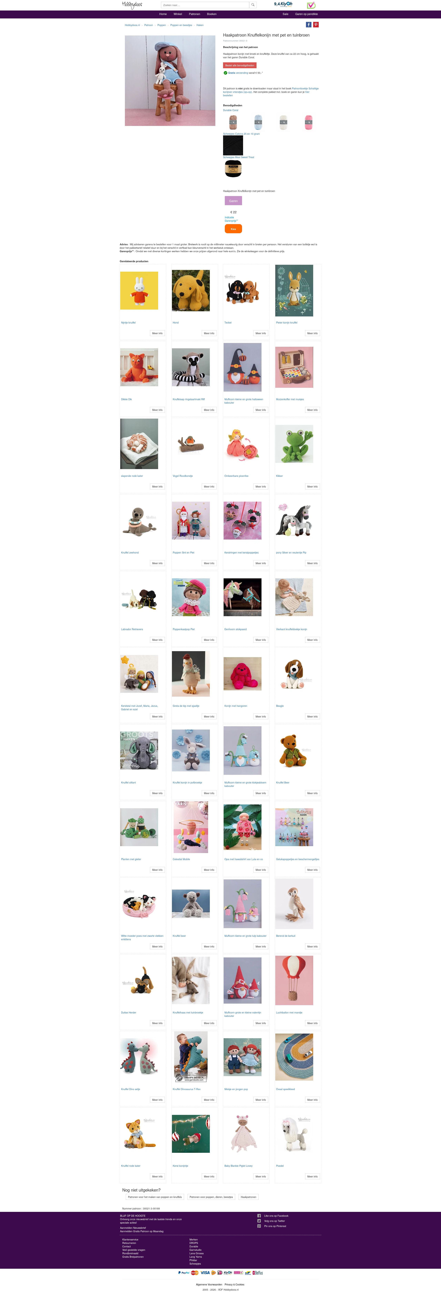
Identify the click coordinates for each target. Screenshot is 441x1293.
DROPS (193, 1243)
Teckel (228, 322)
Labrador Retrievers (132, 629)
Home (163, 14)
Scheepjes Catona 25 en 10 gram (241, 133)
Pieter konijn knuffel (286, 322)
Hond (176, 322)
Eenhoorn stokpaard (235, 629)
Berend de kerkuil (285, 935)
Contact (126, 1246)
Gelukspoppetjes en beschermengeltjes (297, 859)
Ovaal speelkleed (285, 1089)
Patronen (194, 14)
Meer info (157, 333)
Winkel (178, 14)
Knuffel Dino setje (130, 1089)
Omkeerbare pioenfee (236, 476)
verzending (238, 72)
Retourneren (129, 1243)
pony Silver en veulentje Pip (291, 552)
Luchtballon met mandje (289, 1012)
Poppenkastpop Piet (184, 629)
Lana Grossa (196, 1253)
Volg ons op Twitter (274, 1221)
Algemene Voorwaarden (209, 1284)
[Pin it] (315, 24)
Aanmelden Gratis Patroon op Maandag (141, 1231)
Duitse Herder (128, 1012)
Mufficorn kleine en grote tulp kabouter (245, 935)
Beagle (280, 705)
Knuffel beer (179, 935)
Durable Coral (230, 110)
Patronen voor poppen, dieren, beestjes (211, 1197)
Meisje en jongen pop (236, 1089)
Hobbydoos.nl (132, 25)
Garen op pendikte (306, 14)
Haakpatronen (248, 1197)
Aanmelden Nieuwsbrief (133, 1227)
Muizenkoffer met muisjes (290, 399)
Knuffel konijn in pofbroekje (187, 782)
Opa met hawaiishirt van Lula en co (243, 859)
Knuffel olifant (128, 782)
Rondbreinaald (130, 1253)
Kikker (279, 476)
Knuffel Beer (282, 782)
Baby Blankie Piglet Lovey (238, 1165)
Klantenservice (130, 1239)
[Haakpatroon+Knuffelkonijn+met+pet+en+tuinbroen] (307, 24)
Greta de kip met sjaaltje (186, 705)
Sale (285, 14)
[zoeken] (253, 5)
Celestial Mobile (181, 859)
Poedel (280, 1165)
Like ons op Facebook (276, 1215)
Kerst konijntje (180, 1165)
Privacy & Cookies (234, 1284)
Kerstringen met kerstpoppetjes (241, 552)
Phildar (193, 1260)
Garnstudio (195, 1249)
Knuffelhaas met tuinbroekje (188, 1012)
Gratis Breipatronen (133, 1256)
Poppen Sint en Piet (183, 552)
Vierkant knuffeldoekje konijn (291, 629)
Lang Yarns (195, 1256)
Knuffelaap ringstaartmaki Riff (189, 399)
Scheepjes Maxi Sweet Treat (238, 157)
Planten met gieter (131, 859)
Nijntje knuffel (128, 322)
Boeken (212, 14)
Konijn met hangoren (235, 705)
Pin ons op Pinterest (275, 1226)
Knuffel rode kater (130, 1165)
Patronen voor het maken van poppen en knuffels (155, 1197)
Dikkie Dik (126, 399)
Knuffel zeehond (130, 552)
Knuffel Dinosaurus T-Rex (187, 1089)
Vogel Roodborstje (183, 476)
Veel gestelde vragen (133, 1249)
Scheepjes (195, 1263)
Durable (193, 1246)
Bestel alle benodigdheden (239, 65)
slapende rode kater (132, 476)
